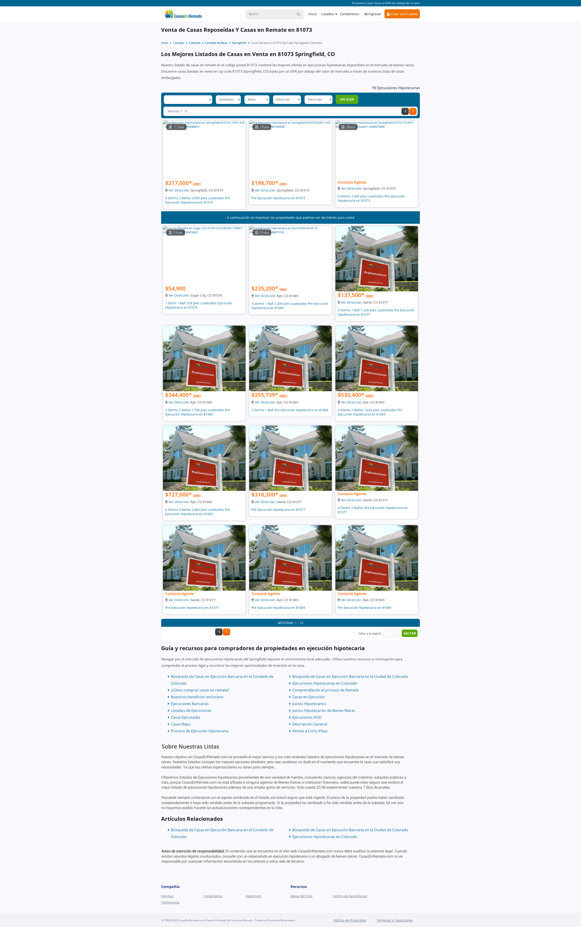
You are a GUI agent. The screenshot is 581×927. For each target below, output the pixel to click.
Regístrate (253, 896)
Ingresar (374, 14)
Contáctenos (349, 14)
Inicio (312, 14)
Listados (327, 14)
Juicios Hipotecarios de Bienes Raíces (323, 710)
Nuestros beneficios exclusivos (197, 696)
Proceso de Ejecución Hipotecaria (199, 730)
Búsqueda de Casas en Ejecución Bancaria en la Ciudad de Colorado (350, 676)
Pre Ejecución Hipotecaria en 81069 (278, 607)
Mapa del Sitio (301, 896)
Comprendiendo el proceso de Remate (325, 690)
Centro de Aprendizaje (350, 896)
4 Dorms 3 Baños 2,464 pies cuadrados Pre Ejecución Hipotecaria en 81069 (197, 511)
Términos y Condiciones (395, 920)
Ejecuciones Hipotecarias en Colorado (324, 683)
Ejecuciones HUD (307, 717)
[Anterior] (405, 111)
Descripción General (309, 724)
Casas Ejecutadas (185, 717)
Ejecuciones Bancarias (190, 703)
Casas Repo (181, 724)
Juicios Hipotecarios (309, 703)
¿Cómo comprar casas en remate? (200, 690)
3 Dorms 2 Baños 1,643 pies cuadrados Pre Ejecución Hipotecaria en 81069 (370, 412)
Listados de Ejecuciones (191, 710)
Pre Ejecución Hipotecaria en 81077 (278, 509)
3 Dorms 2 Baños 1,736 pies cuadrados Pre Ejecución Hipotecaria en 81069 (197, 412)
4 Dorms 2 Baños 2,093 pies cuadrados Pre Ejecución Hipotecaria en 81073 (197, 200)
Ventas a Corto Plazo (310, 730)
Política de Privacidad (350, 920)
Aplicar (347, 99)
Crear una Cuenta (404, 14)
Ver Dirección (179, 190)
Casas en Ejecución (308, 696)
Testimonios (170, 902)
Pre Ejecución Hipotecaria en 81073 (278, 198)
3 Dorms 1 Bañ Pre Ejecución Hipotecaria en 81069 (289, 410)
